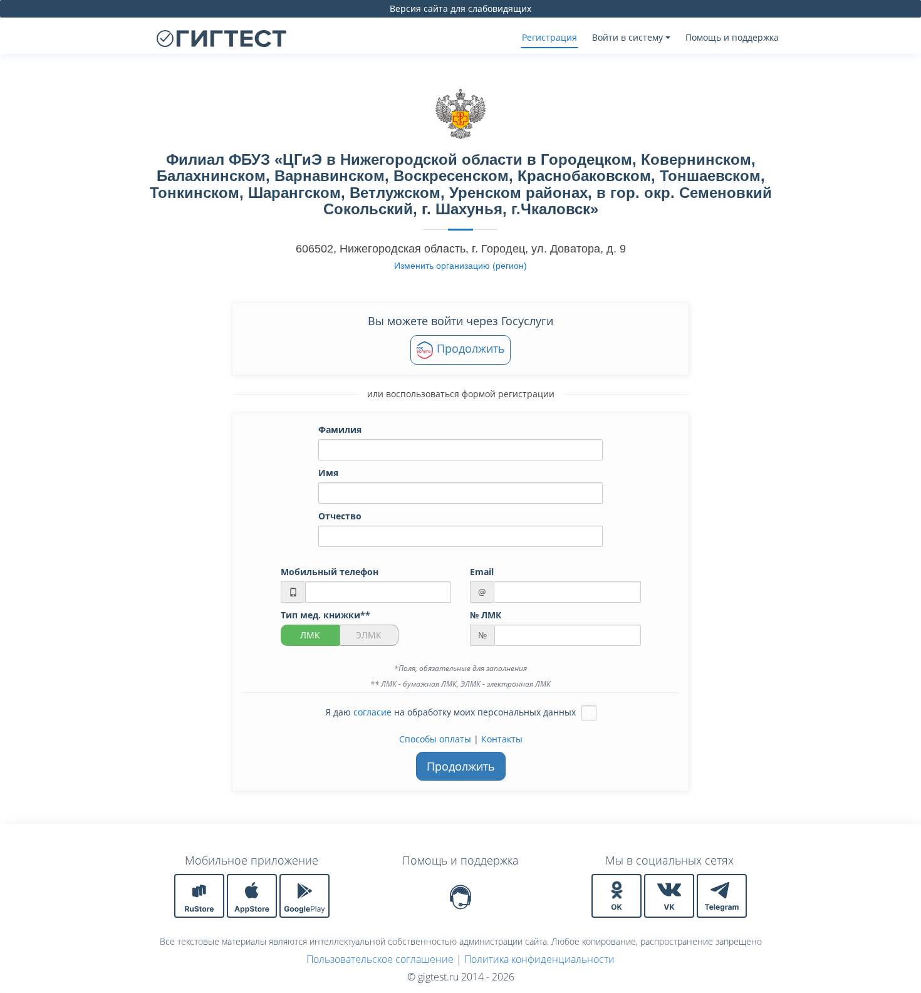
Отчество (340, 516)
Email (482, 572)
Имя (328, 473)
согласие (372, 711)
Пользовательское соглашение (380, 959)
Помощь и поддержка (732, 37)
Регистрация (549, 37)
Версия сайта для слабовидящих (460, 8)
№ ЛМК (485, 615)
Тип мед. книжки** (325, 615)
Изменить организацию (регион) (460, 266)
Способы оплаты (435, 739)
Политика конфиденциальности (539, 959)
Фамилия (340, 429)
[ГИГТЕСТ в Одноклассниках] (617, 895)
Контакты (502, 739)
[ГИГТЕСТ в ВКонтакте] (670, 895)
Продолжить (469, 348)
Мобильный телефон (329, 572)
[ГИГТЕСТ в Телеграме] (722, 895)
